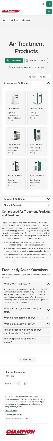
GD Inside (10, 376)
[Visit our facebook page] (18, 383)
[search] (43, 4)
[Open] (49, 11)
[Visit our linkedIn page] (25, 383)
